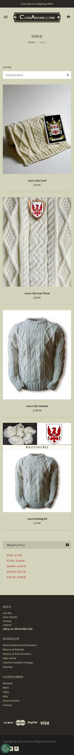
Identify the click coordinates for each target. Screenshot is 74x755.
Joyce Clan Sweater (37, 406)
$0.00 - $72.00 (14, 555)
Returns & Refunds (13, 649)
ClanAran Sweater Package (18, 662)
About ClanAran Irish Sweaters (20, 645)
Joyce (42, 42)
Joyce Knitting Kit (37, 518)
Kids (5, 696)
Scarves (7, 705)
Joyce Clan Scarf (37, 180)
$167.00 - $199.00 (16, 577)
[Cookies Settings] (5, 748)
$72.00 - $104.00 (15, 560)
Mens (6, 687)
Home (31, 42)
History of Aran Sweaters (17, 653)
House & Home (11, 700)
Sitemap (7, 667)
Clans (6, 692)
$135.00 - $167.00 (16, 571)
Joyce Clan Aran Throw (37, 293)
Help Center (9, 658)
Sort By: (7, 67)
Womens (8, 683)
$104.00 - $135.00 (16, 566)
